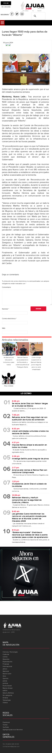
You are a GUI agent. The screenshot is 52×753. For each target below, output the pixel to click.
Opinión (5, 678)
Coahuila (6, 654)
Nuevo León (7, 674)
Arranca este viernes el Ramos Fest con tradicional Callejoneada (29, 471)
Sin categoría (7, 695)
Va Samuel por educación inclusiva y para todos (8, 361)
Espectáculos (7, 662)
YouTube (6, 727)
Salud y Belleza (8, 693)
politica (5, 683)
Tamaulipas (7, 700)
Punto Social (7, 686)
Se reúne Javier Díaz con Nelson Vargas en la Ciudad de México (30, 404)
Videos (5, 702)
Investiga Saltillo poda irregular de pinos (30, 459)
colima (5, 657)
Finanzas (6, 664)
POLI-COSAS (8, 386)
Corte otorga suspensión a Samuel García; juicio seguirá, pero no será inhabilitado (36, 363)
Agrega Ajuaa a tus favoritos (13, 730)
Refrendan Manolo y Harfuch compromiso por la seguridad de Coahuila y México (26, 500)
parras (5, 681)
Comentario (6, 287)
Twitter (5, 725)
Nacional (6, 671)
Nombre (5, 309)
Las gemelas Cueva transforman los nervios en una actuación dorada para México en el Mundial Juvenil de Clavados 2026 (29, 517)
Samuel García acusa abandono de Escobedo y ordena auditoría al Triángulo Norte (22, 362)
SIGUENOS (5, 15)
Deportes (6, 659)
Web (3, 328)
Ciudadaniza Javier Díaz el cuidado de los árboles (29, 485)
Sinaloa (5, 698)
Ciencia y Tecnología (10, 652)
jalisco (5, 669)
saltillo (5, 690)
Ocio (4, 676)
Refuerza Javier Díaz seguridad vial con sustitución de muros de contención (29, 418)
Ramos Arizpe (8, 688)
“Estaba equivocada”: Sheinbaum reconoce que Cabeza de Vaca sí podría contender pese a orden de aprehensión (30, 535)
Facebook (6, 722)
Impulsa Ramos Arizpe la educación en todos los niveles (29, 446)
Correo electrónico (9, 319)
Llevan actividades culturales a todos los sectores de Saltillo (30, 432)
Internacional (7, 666)
